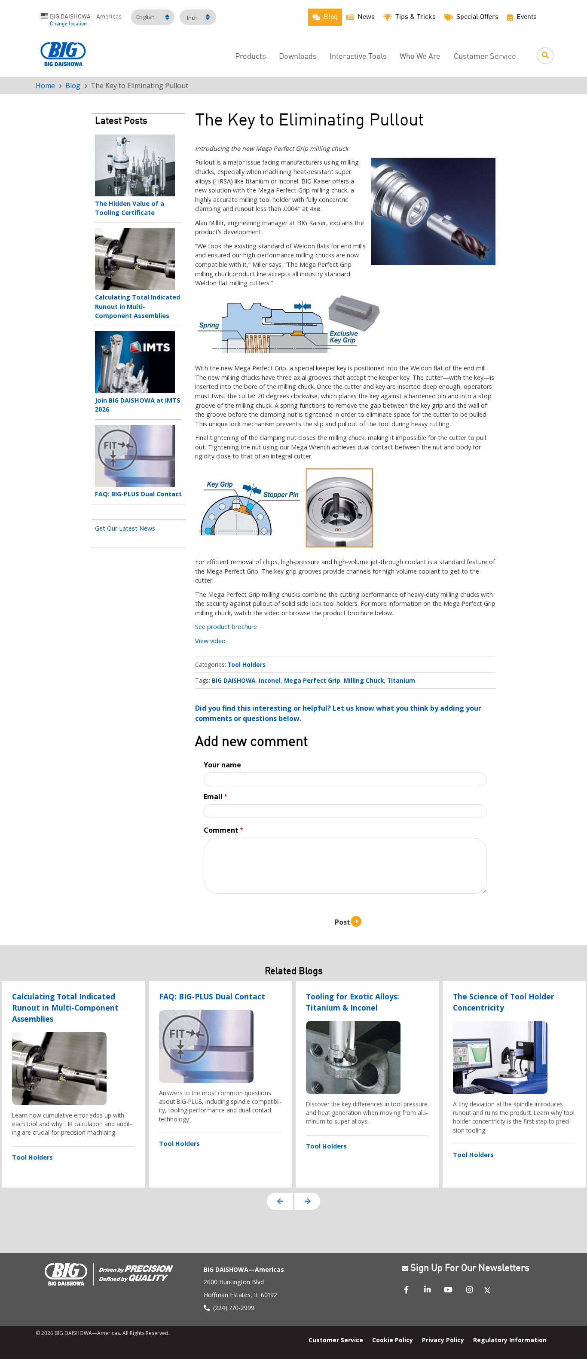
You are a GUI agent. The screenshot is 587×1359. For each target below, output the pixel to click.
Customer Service (485, 57)
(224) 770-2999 (233, 1308)
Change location (68, 24)
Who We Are (420, 57)
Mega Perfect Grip (312, 680)
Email (213, 796)
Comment (221, 830)
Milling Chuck (364, 680)
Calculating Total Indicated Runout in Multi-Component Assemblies (137, 306)
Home (45, 85)
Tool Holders (246, 664)
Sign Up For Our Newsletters (469, 1268)
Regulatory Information (510, 1340)
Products (250, 57)
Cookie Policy (392, 1340)
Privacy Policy (443, 1340)
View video (210, 641)
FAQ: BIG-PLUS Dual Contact (138, 494)
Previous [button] (280, 1201)
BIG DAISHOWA (233, 680)
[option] (73, 1084)
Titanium (401, 680)
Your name (222, 765)
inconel (270, 680)
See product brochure (226, 627)
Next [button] (307, 1201)
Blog (72, 85)
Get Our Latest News (125, 528)
